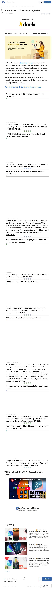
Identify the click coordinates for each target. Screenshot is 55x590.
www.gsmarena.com (12, 458)
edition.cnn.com (11, 272)
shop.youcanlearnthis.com (13, 218)
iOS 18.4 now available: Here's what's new (22, 282)
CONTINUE (34, 465)
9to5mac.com (10, 306)
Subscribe (47, 2)
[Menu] (52, 2)
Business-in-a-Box (27, 63)
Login (41, 2)
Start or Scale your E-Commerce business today (23, 87)
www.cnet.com (11, 162)
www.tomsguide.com (12, 122)
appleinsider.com (11, 414)
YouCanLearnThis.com (9, 6)
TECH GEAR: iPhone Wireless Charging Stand (23, 318)
